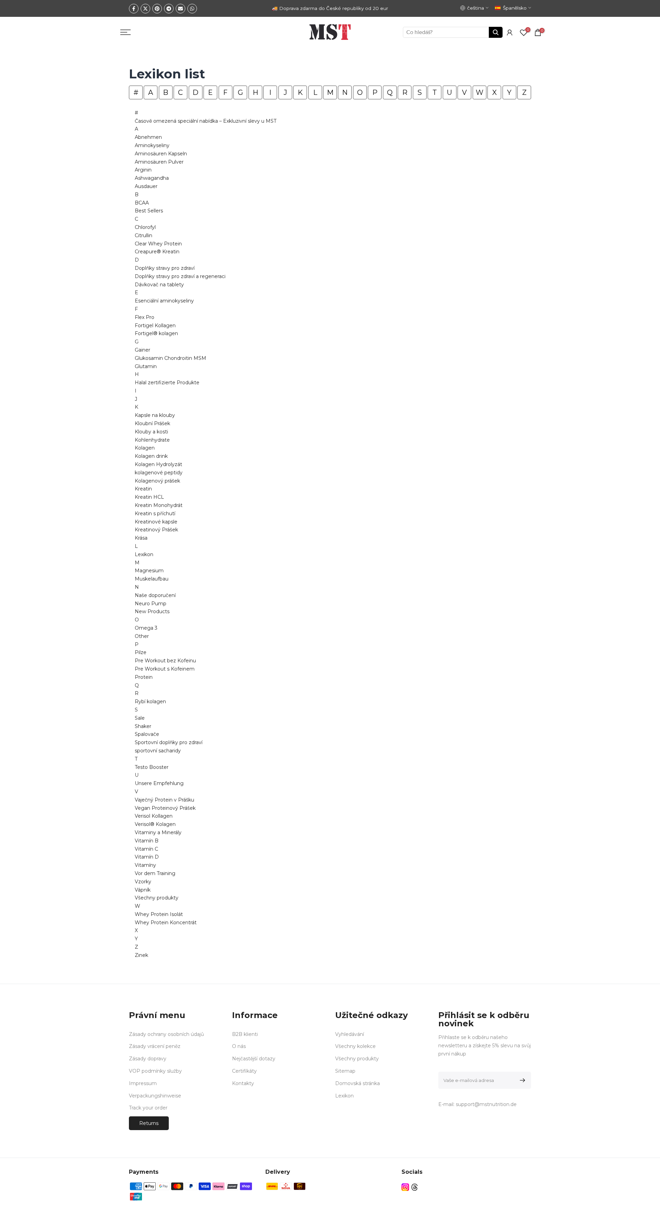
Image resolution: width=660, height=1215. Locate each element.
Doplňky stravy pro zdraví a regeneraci (180, 276)
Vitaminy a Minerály (158, 832)
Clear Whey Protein (158, 244)
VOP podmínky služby (155, 1071)
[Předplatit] (521, 1080)
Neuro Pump (150, 603)
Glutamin (146, 366)
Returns (148, 1123)
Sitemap (345, 1071)
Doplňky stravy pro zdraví (165, 268)
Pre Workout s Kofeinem (165, 669)
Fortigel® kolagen (156, 333)
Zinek (141, 955)
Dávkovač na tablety (159, 284)
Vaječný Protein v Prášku (164, 800)
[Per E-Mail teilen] (180, 8)
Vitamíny (145, 865)
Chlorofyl (145, 227)
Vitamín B (146, 841)
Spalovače (147, 734)
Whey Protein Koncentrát (166, 922)
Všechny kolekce (355, 1046)
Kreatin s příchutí (155, 513)
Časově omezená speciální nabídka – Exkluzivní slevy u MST (205, 121)
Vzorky (143, 882)
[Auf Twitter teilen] (145, 8)
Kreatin (143, 489)
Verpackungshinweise (155, 1096)
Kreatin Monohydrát (159, 505)
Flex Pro (144, 317)
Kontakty (243, 1083)
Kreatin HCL (149, 497)
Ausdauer (146, 186)
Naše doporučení (155, 595)
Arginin (143, 170)
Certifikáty (244, 1071)
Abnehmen (148, 137)
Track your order (148, 1108)
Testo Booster (151, 767)
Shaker (143, 726)
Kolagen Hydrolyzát (158, 464)
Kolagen (145, 448)
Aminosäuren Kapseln (161, 154)
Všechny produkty (156, 898)
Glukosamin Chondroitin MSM (170, 358)
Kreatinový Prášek (156, 530)
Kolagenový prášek (157, 481)
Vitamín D (147, 857)
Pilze (140, 652)
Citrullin (143, 235)
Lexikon (144, 554)
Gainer (142, 350)
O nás (239, 1046)
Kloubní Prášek (152, 423)
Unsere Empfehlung (159, 783)
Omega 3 (146, 628)
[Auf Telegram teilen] (169, 8)
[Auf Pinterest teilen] (157, 8)
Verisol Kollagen (154, 816)
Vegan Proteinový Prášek (165, 808)
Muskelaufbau (151, 579)
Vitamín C (146, 849)
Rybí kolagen (150, 701)
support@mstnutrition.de (486, 1104)
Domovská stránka (357, 1083)
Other (142, 636)
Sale (140, 718)
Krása (141, 538)
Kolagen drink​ (151, 456)
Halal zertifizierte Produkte (167, 382)
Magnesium (149, 570)
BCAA (142, 203)
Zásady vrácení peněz (154, 1046)
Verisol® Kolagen (155, 824)
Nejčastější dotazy (253, 1059)
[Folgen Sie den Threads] (414, 1187)
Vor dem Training (155, 873)
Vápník (143, 890)
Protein (144, 677)
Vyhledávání (349, 1034)
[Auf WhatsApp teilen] (192, 8)
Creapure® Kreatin (157, 251)
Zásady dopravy (147, 1059)
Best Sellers (149, 211)
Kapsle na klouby (155, 415)
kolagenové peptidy (159, 473)
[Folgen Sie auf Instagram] (405, 1187)
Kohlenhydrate (152, 440)
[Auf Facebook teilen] (134, 8)
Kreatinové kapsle (156, 522)
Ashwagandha (152, 178)
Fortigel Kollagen (155, 325)
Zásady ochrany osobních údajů (166, 1034)
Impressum (143, 1083)
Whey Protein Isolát (159, 914)
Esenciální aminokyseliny (164, 301)
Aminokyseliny (152, 145)
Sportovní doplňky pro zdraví (168, 742)
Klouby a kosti (151, 432)
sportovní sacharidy (158, 751)
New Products (152, 611)
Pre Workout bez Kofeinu (165, 661)
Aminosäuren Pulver (159, 162)
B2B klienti (245, 1034)
